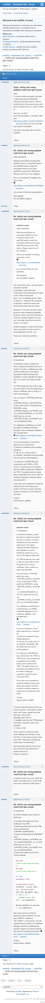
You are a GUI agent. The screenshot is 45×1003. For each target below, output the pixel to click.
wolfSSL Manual (9, 47)
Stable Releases (9, 36)
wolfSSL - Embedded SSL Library (19, 4)
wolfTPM (38, 55)
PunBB (18, 991)
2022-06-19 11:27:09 (21, 767)
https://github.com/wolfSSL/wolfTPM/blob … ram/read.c (28, 187)
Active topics (7, 13)
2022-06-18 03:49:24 (21, 513)
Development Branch (11, 42)
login (12, 69)
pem (19, 981)
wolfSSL (28, 981)
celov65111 (5, 82)
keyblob (11, 981)
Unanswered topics (21, 13)
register (19, 69)
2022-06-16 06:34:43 (21, 145)
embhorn (4, 145)
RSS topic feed (10, 74)
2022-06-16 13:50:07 (21, 349)
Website (4, 206)
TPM (3, 981)
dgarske (4, 348)
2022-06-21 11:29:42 (21, 799)
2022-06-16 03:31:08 (21, 82)
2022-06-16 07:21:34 (21, 211)
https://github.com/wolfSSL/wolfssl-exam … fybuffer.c (30, 623)
